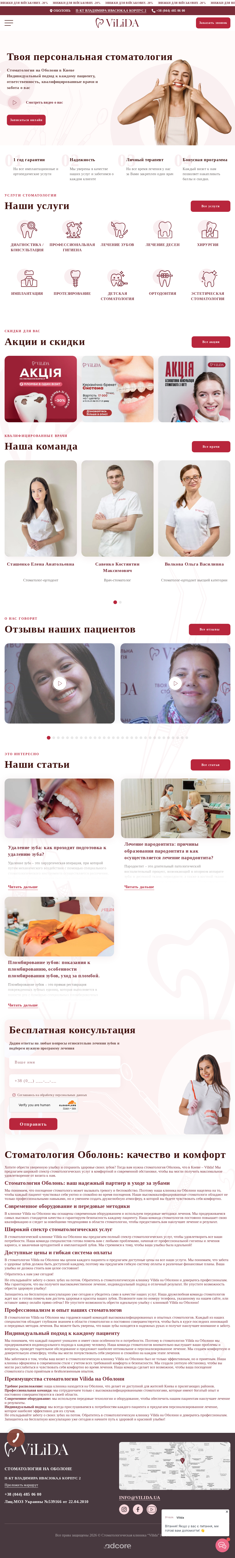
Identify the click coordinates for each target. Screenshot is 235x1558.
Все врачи (211, 446)
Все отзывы (210, 629)
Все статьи (210, 765)
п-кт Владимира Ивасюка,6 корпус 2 (111, 10)
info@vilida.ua (139, 1497)
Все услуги (210, 206)
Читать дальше (23, 886)
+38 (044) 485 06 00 (170, 10)
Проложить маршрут (21, 1485)
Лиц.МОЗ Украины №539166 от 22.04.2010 (47, 1501)
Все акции (211, 342)
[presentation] (10, 688)
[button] (115, 602)
